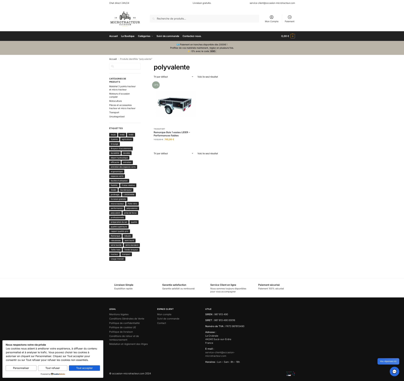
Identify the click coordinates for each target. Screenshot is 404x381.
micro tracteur (117, 203)
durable (126, 153)
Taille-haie (115, 249)
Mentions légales (119, 314)
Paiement (289, 21)
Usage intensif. (117, 259)
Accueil (113, 59)
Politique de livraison (121, 331)
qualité (134, 222)
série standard (131, 245)
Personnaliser (21, 368)
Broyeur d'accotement (121, 148)
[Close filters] (142, 65)
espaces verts (117, 176)
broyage (114, 144)
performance (117, 208)
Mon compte (164, 314)
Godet (113, 190)
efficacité (115, 162)
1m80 (131, 135)
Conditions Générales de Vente (126, 318)
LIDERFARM (129, 194)
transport (126, 254)
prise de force (130, 213)
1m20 (113, 135)
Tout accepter (84, 368)
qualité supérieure (119, 226)
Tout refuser (52, 368)
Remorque (115, 236)
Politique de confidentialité (124, 323)
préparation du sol (119, 222)
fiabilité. (114, 185)
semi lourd (129, 240)
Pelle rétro (132, 203)
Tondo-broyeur (131, 249)
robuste (127, 236)
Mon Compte (271, 21)
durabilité (115, 153)
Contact (161, 323)
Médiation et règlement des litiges (128, 343)
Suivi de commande (168, 318)
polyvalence (132, 208)
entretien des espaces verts (123, 167)
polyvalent (115, 213)
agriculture (127, 139)
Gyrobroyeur (126, 190)
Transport (159, 129)
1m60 (122, 135)
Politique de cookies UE (122, 327)
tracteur (114, 254)
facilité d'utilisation (119, 180)
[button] (288, 36)
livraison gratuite (118, 199)
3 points (114, 139)
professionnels (117, 217)
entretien (127, 162)
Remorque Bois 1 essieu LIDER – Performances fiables (172, 134)
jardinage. (115, 194)
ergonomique (117, 171)
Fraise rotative (128, 185)
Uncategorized (117, 116)
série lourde (116, 245)
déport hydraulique (119, 157)
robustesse (116, 240)
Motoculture (115, 101)
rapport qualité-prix (119, 231)
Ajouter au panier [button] (175, 146)
